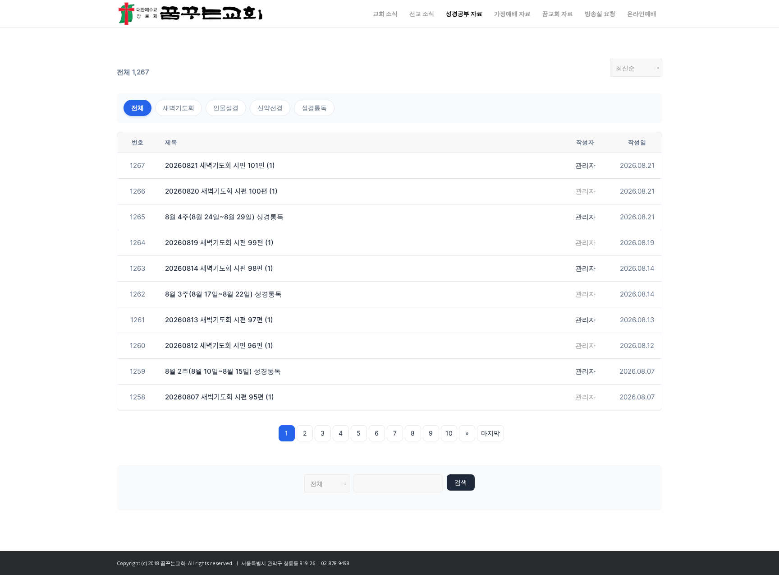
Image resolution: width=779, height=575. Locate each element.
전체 (137, 107)
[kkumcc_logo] (190, 13)
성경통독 (314, 107)
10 (449, 433)
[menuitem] (385, 13)
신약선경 (270, 107)
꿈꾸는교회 (172, 563)
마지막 (490, 433)
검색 (460, 482)
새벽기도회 (178, 107)
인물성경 (225, 107)
